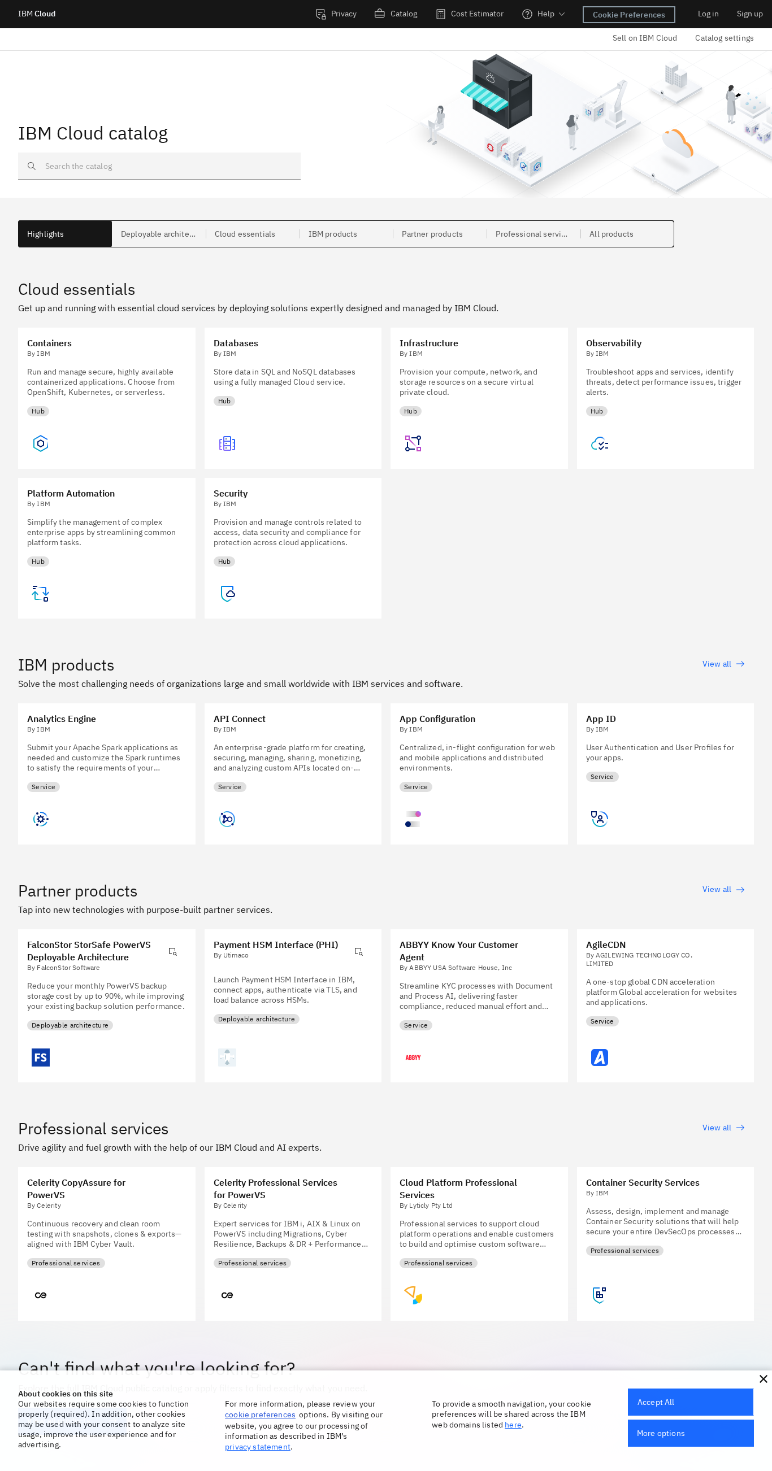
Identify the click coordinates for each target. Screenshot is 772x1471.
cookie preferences (260, 1414)
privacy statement (257, 1447)
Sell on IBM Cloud (645, 38)
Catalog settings (724, 38)
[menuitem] (336, 14)
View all (716, 664)
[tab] (65, 233)
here (513, 1425)
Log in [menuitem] (708, 13)
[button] (763, 1379)
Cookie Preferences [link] (629, 15)
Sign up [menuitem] (750, 13)
